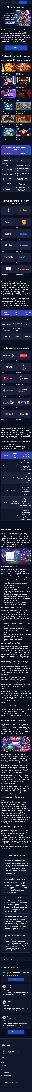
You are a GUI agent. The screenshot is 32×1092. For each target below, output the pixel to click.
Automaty (25, 60)
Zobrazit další (16, 1032)
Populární (3, 60)
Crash (18, 60)
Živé (11, 60)
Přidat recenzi (16, 979)
